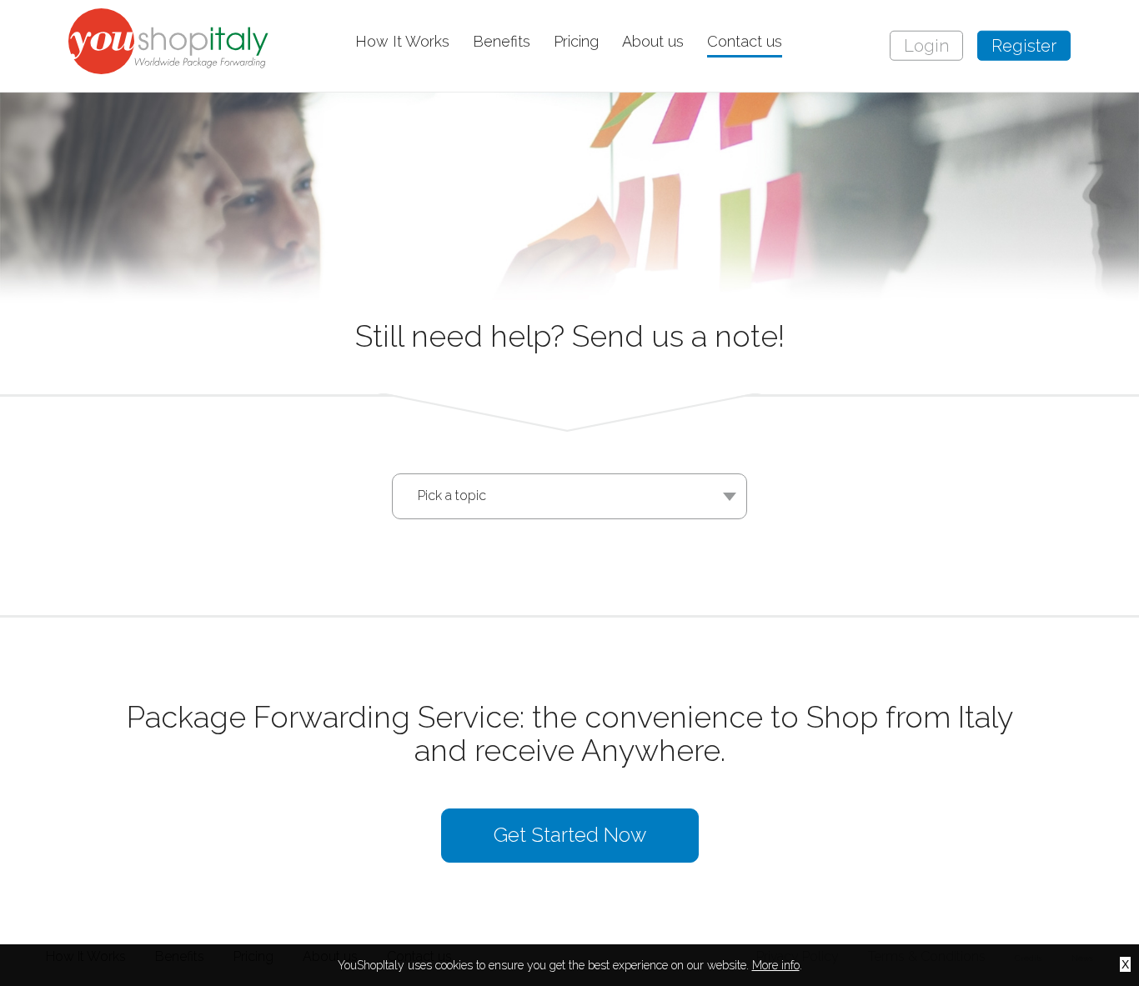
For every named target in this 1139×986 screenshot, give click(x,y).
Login (926, 46)
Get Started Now (570, 835)
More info (776, 965)
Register (1023, 46)
